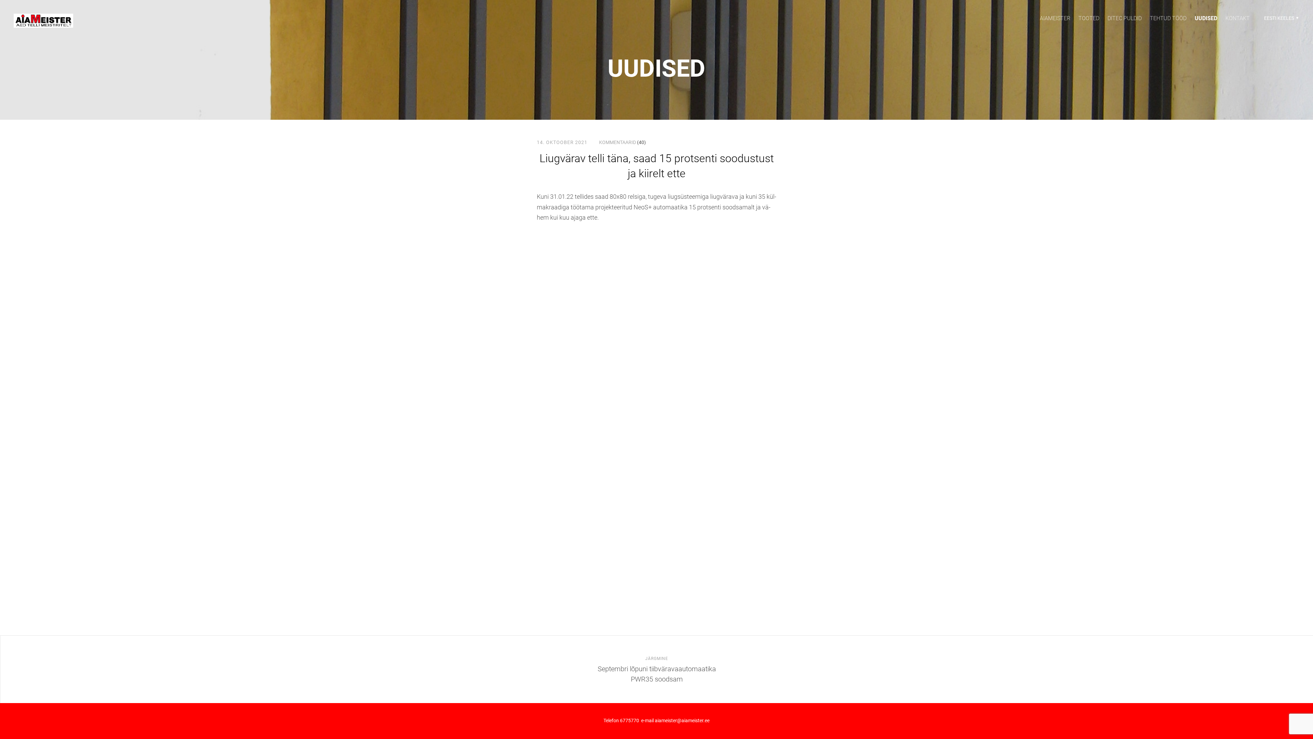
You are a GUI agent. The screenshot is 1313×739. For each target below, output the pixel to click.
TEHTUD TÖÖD (1168, 18)
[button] (1280, 18)
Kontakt (1237, 18)
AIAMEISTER (1055, 18)
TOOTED (1088, 18)
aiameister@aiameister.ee (682, 720)
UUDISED (1206, 18)
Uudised (656, 68)
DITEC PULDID (1125, 18)
